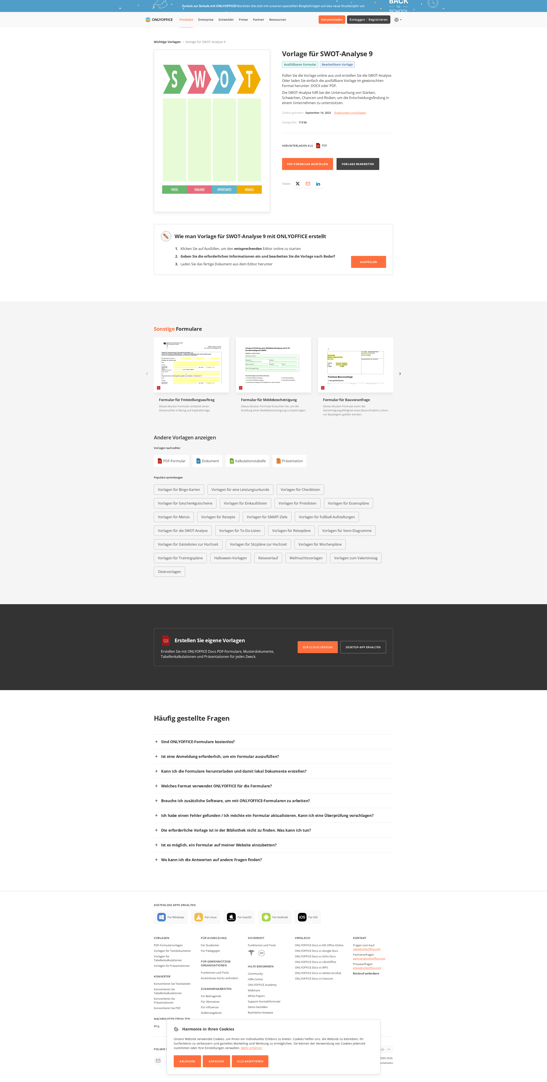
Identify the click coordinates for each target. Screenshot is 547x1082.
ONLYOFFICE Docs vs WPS (311, 967)
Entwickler (226, 20)
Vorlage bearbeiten (358, 164)
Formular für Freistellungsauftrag (186, 400)
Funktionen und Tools (215, 972)
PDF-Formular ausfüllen (307, 164)
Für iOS (313, 917)
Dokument (210, 461)
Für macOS (244, 917)
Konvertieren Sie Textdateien (172, 984)
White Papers (256, 996)
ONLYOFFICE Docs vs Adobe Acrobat (318, 973)
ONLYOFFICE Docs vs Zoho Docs (315, 956)
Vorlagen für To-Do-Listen (240, 530)
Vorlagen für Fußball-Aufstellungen (327, 517)
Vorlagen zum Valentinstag (356, 558)
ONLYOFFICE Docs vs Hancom (314, 978)
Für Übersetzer (210, 1002)
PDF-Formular (174, 461)
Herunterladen (332, 20)
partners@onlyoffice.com (369, 958)
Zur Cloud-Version (318, 647)
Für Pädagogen (210, 951)
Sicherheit (256, 938)
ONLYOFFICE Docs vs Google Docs (316, 951)
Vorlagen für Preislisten (297, 503)
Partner (258, 20)
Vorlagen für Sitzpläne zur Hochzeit (258, 544)
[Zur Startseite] (159, 19)
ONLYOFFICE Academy (262, 985)
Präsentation (292, 461)
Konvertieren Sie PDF (167, 1008)
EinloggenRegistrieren (369, 20)
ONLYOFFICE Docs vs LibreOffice (315, 962)
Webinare (254, 990)
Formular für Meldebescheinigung (269, 400)
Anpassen (216, 1061)
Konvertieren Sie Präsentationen (164, 1000)
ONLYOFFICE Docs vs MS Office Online (319, 945)
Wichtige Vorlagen (167, 42)
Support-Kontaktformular (264, 1001)
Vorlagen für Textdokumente (172, 951)
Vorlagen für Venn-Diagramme (347, 530)
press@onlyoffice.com (367, 968)
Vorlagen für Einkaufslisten (245, 503)
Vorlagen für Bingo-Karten (179, 489)
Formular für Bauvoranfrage (346, 400)
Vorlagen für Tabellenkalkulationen (168, 958)
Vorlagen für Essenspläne (348, 503)
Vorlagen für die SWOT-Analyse (183, 530)
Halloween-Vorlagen (230, 558)
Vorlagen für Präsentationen (172, 966)
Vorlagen (161, 938)
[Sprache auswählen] (398, 19)
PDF (324, 145)
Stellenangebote (211, 1013)
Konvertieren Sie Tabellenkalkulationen (168, 991)
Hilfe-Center (255, 979)
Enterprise (205, 20)
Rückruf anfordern (366, 973)
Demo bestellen (258, 1007)
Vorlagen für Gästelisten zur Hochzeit (188, 544)
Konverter (162, 976)
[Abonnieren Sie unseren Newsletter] (158, 1060)
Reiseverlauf (268, 558)
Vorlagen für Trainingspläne (180, 558)
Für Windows (176, 917)
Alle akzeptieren (250, 1061)
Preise (243, 20)
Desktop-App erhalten (363, 647)
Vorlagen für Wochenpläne (320, 544)
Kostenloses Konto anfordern (219, 978)
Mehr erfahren (251, 1048)
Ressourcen (277, 20)
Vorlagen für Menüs (174, 517)
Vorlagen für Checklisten (300, 489)
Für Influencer (210, 1007)
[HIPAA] (251, 954)
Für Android (280, 917)
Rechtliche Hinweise (260, 1012)
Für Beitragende (211, 996)
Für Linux (211, 917)
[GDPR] (261, 954)
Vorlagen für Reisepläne (291, 530)
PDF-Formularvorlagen (168, 945)
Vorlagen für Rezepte (218, 517)
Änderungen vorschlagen (350, 113)
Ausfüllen (368, 262)
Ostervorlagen (169, 571)
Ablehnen (187, 1061)
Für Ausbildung (213, 938)
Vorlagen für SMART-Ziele (267, 517)
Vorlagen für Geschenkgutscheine (185, 503)
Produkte (186, 20)
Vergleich (302, 938)
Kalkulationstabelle (250, 461)
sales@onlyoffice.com (367, 949)
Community (255, 974)
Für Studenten (210, 945)
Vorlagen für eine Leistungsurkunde (240, 489)
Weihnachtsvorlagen (306, 558)
